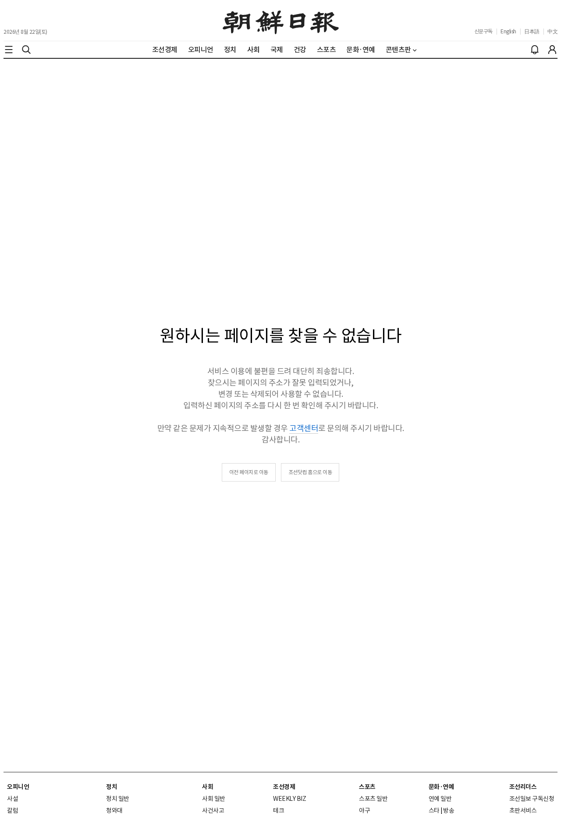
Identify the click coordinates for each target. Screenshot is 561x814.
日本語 (532, 31)
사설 (12, 799)
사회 (207, 787)
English (508, 31)
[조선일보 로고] (281, 20)
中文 (552, 31)
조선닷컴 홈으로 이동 (310, 472)
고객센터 (303, 428)
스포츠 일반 (373, 799)
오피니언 (18, 787)
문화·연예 (441, 787)
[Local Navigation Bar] (9, 49)
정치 (111, 787)
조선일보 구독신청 (531, 799)
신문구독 (483, 31)
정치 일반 (117, 799)
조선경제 (284, 787)
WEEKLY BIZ (289, 799)
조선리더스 (523, 787)
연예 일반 (440, 799)
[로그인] (552, 49)
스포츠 (367, 787)
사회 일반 (213, 799)
